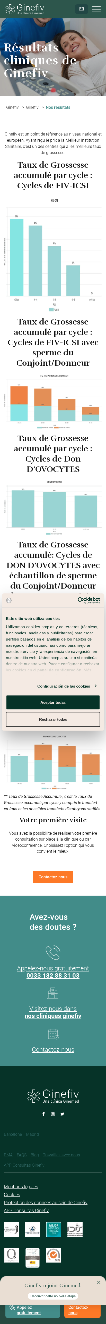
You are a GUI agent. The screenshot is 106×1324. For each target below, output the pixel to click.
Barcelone (13, 1134)
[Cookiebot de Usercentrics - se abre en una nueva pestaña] (77, 600)
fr (81, 8)
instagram (53, 1113)
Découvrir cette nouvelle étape (53, 1296)
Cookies (12, 1194)
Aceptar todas (53, 702)
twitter (62, 1113)
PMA (8, 1154)
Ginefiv (13, 107)
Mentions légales (21, 1186)
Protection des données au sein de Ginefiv (45, 1202)
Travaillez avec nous (61, 1154)
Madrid (32, 1134)
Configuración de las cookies (63, 686)
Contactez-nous (78, 1310)
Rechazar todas (53, 719)
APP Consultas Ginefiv (24, 1165)
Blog (35, 1154)
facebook (43, 1113)
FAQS (21, 1154)
